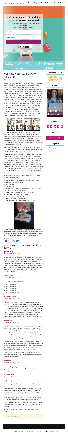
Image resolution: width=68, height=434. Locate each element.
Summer (6, 251)
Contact (60, 3)
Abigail (6, 320)
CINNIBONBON (9, 375)
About (30, 3)
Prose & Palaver (9, 296)
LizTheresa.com (53, 432)
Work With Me (44, 3)
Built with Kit (23, 46)
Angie (6, 361)
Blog (35, 3)
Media (53, 3)
